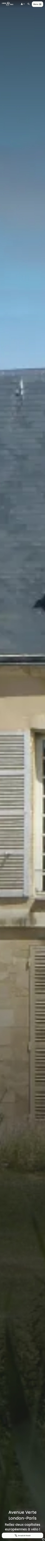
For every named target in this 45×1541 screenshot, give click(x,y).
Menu (35, 4)
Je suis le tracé (24, 1535)
